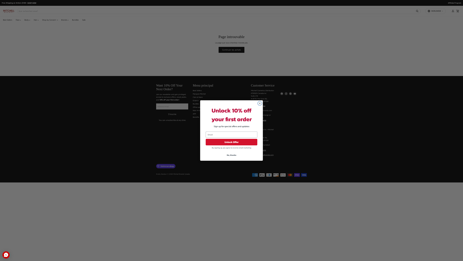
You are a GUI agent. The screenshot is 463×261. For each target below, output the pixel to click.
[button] (6, 255)
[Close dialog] (260, 103)
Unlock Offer (232, 142)
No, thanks (231, 155)
